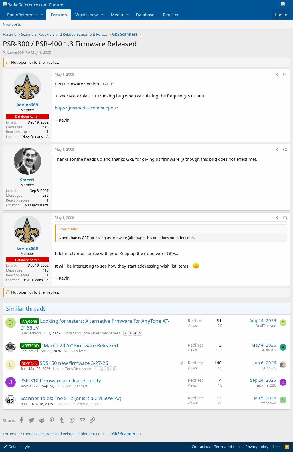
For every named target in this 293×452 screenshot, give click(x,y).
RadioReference (22, 14)
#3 (285, 217)
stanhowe (268, 403)
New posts (12, 24)
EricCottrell (29, 351)
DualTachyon (30, 333)
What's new (86, 14)
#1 (285, 74)
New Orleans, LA (35, 136)
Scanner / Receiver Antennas (78, 403)
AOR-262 (269, 350)
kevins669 (15, 52)
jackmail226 (29, 386)
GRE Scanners (76, 386)
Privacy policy (256, 446)
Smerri (27, 179)
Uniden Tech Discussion (72, 368)
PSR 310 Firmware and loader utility (60, 380)
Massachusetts (37, 205)
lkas (23, 368)
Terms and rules (227, 446)
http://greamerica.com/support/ (86, 108)
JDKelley (269, 367)
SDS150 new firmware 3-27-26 (74, 363)
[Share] (277, 74)
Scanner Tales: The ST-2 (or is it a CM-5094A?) (70, 398)
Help (277, 446)
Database (145, 14)
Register (171, 14)
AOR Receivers (75, 351)
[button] (42, 14)
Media (117, 14)
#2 (285, 149)
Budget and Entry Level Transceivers (91, 333)
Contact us (201, 446)
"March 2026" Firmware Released (80, 345)
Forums (59, 14)
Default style (19, 446)
